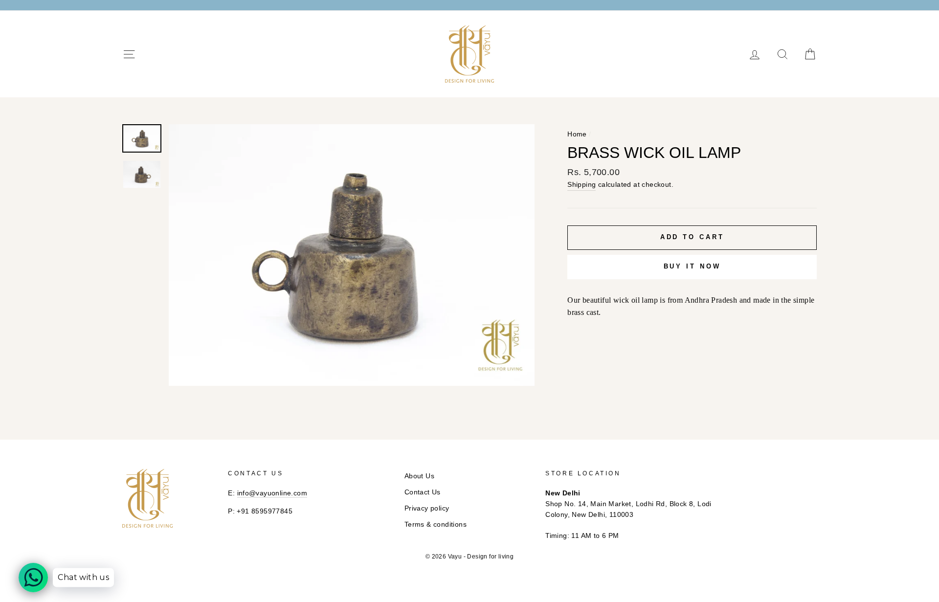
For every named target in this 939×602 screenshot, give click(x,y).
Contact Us (422, 492)
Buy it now (692, 266)
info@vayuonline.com (272, 493)
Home (577, 134)
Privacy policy (426, 508)
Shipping (581, 184)
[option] (352, 255)
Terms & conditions (435, 524)
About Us (419, 476)
